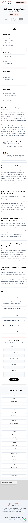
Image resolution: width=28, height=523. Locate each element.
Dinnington (14, 417)
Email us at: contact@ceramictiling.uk (14, 517)
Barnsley (14, 404)
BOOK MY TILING (14, 14)
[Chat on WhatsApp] (24, 519)
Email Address (14, 352)
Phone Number (14, 358)
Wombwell (14, 412)
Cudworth (14, 461)
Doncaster (14, 398)
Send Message (14, 379)
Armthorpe (14, 448)
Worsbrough (14, 467)
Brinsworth (14, 475)
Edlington (14, 456)
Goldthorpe (14, 453)
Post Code (14, 364)
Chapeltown (14, 415)
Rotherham (14, 401)
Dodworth (14, 470)
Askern (14, 451)
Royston (14, 464)
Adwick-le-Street (14, 423)
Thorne (14, 437)
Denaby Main (14, 472)
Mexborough (14, 439)
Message (14, 370)
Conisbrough (14, 445)
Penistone (14, 434)
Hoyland (14, 426)
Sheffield (14, 395)
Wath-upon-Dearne (14, 406)
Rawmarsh (14, 420)
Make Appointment (21, 2)
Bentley (14, 409)
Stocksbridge (14, 442)
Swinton (14, 431)
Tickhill (14, 459)
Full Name (14, 346)
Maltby (14, 429)
